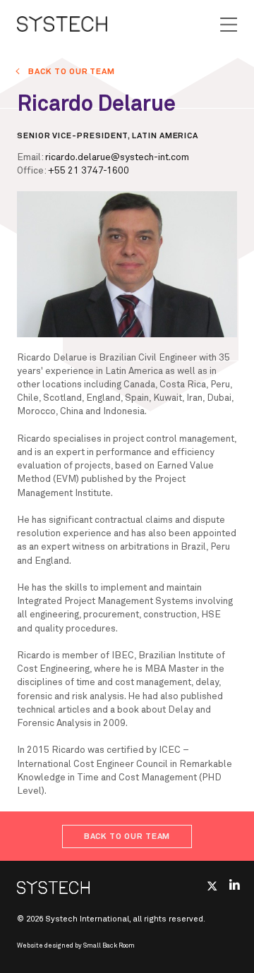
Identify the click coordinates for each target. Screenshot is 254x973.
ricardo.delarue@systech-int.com (117, 157)
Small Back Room (109, 946)
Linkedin (234, 884)
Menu (228, 25)
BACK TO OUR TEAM (71, 71)
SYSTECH (62, 23)
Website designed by (76, 946)
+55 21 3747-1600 (88, 171)
